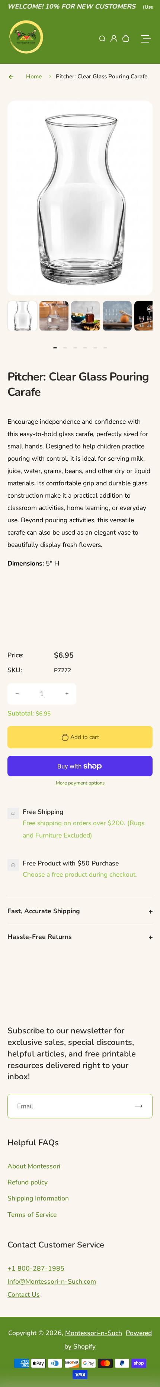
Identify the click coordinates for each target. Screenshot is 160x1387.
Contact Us (23, 1294)
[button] (22, 316)
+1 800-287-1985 (35, 1268)
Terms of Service (32, 1214)
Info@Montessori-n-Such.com (51, 1281)
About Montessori (33, 1166)
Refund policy (27, 1182)
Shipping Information (38, 1198)
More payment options (80, 783)
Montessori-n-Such (93, 1332)
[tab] (55, 347)
